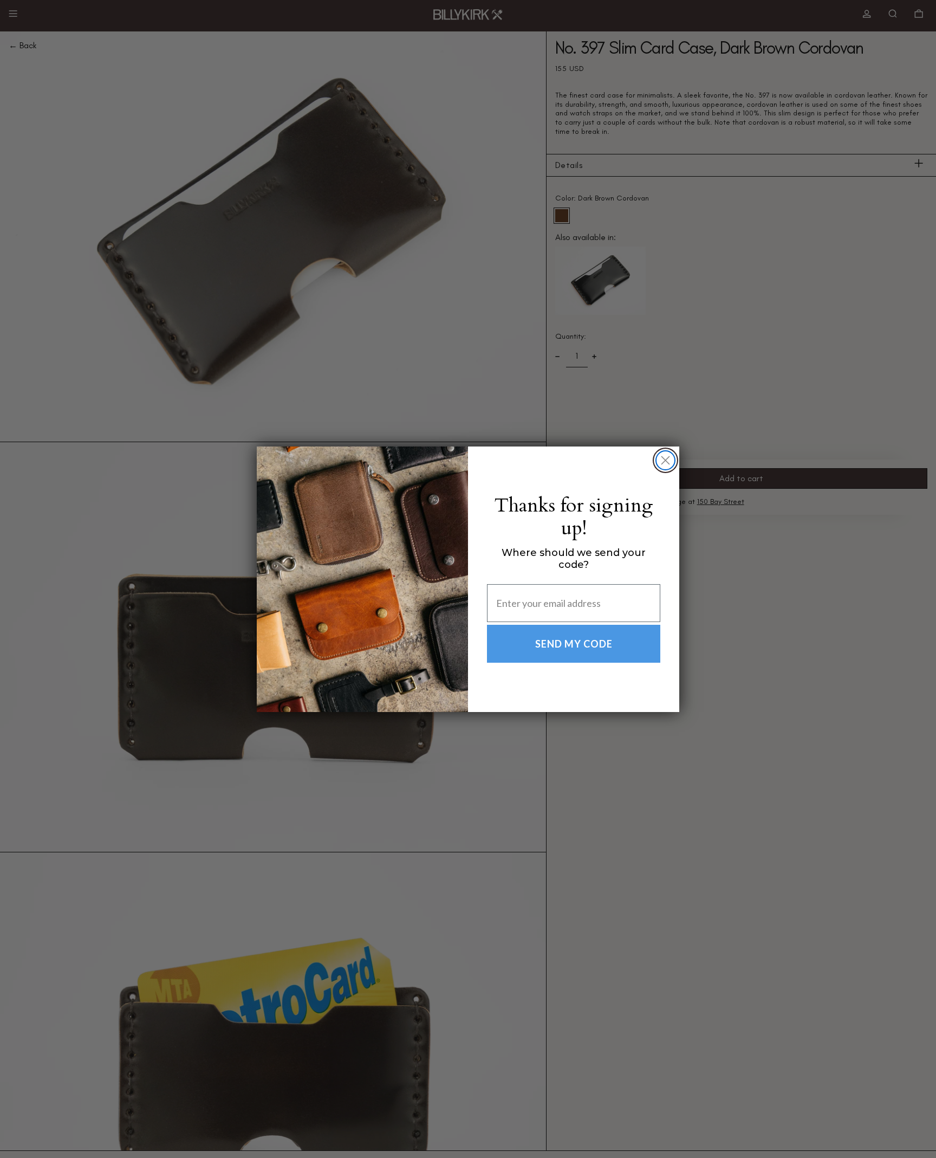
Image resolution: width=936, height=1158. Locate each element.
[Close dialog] (665, 460)
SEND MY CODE (574, 644)
